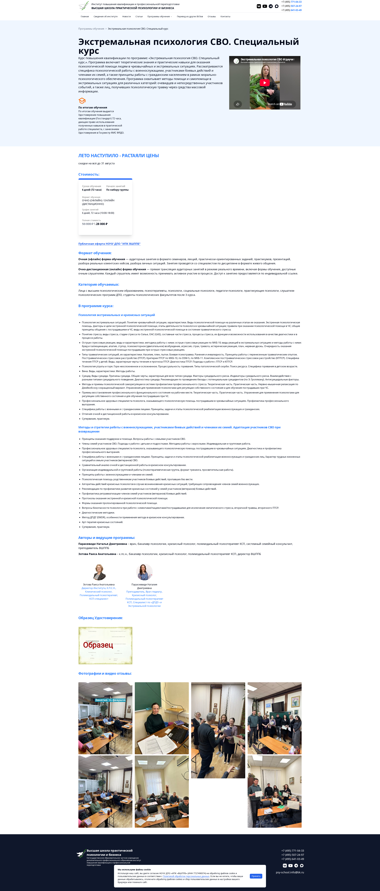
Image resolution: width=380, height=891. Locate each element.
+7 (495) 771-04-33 (292, 850)
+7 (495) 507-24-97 (292, 855)
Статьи (139, 16)
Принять (256, 876)
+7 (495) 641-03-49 (292, 859)
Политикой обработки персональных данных (186, 876)
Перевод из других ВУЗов (190, 16)
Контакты (225, 16)
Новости (126, 16)
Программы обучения (158, 16)
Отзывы (212, 16)
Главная (85, 16)
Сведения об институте (106, 16)
